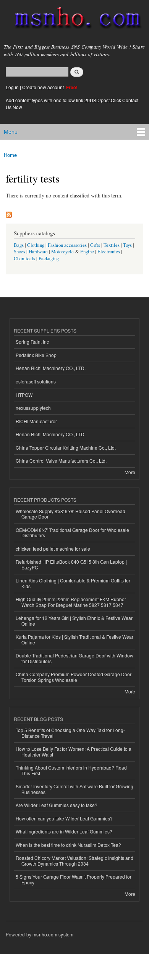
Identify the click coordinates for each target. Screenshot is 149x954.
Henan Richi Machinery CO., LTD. (51, 368)
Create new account (43, 87)
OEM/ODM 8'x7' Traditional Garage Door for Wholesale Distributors (72, 532)
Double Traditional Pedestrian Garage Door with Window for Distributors (74, 658)
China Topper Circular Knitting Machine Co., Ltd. (66, 447)
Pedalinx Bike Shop (36, 355)
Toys (127, 245)
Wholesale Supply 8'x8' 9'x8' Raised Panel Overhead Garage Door (70, 514)
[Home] (74, 19)
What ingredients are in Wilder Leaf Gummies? (64, 831)
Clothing (35, 245)
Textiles (112, 245)
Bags (19, 245)
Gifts (95, 245)
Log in (12, 87)
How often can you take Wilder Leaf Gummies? (64, 818)
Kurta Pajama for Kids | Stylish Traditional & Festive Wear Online (74, 639)
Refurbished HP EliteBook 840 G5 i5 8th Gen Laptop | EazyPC (71, 564)
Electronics (108, 251)
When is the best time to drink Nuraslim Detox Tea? (68, 844)
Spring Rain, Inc (32, 341)
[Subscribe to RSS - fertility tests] (9, 213)
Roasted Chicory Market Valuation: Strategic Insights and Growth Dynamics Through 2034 (74, 860)
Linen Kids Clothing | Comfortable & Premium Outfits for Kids (73, 583)
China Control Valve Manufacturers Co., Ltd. (61, 460)
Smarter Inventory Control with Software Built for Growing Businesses (74, 789)
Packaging (49, 258)
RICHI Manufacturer (36, 421)
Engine (87, 251)
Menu (11, 131)
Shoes (19, 251)
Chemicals (25, 258)
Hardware (38, 251)
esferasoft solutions (36, 381)
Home (10, 154)
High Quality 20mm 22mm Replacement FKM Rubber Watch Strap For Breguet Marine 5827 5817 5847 (71, 602)
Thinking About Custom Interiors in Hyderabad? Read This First (71, 770)
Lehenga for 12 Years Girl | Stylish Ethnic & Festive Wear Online (74, 620)
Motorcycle (62, 251)
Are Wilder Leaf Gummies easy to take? (56, 805)
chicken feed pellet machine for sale (53, 548)
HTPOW (24, 394)
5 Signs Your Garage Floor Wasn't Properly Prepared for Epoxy (73, 879)
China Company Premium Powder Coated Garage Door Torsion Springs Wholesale (73, 677)
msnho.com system (52, 934)
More (130, 472)
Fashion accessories (67, 245)
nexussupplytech (33, 407)
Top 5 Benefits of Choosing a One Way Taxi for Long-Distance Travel (70, 733)
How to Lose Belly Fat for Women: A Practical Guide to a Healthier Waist (73, 751)
